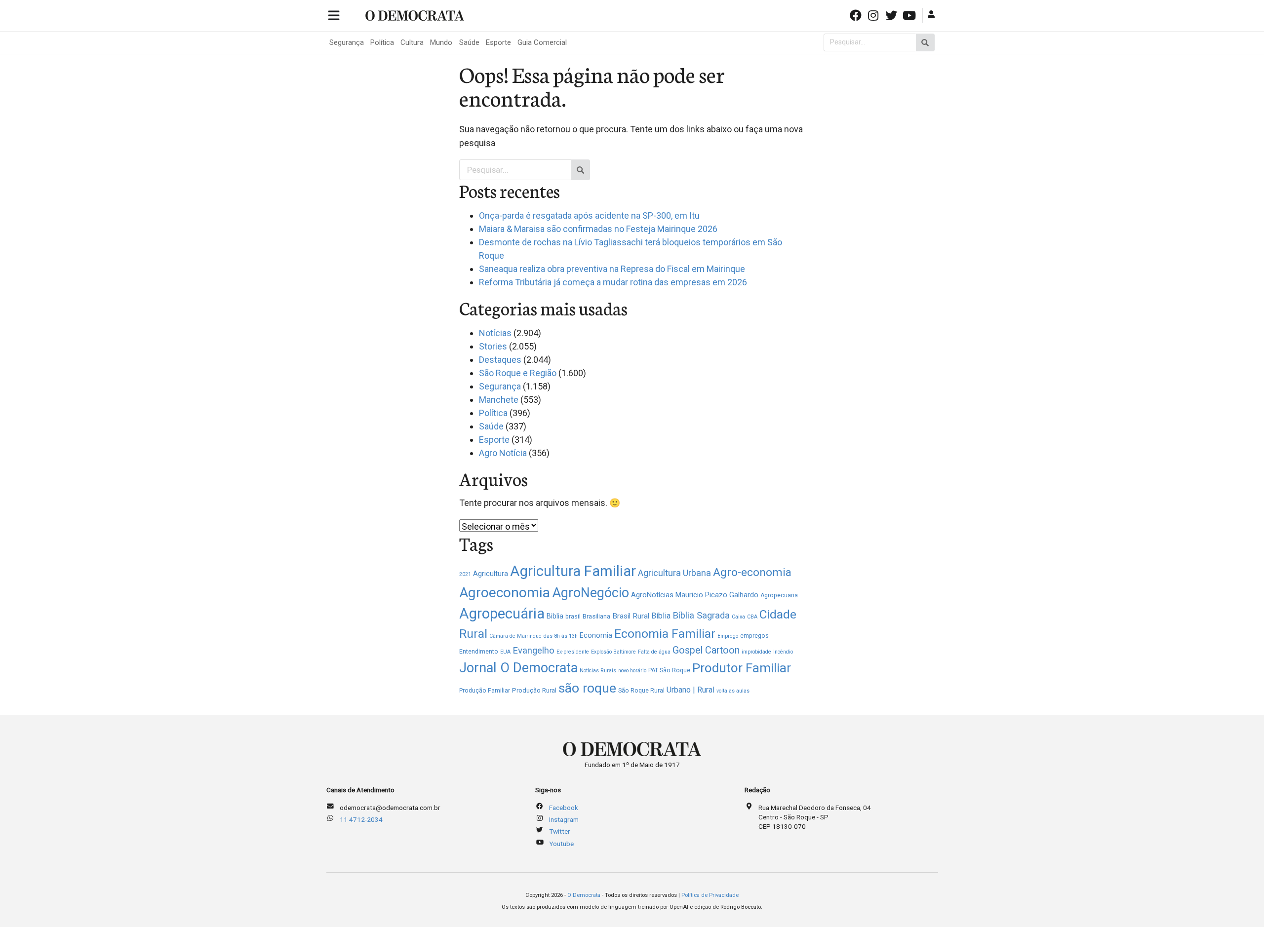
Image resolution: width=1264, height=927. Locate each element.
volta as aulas (733, 691)
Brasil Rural (630, 616)
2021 (465, 574)
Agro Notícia (503, 453)
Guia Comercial (542, 42)
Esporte (498, 42)
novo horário (632, 670)
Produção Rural (534, 690)
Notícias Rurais (598, 670)
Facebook (563, 807)
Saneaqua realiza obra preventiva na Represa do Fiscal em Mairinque (612, 269)
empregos (754, 635)
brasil (573, 616)
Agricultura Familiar (573, 571)
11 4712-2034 (361, 819)
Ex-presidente (572, 652)
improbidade (756, 652)
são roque (587, 687)
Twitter (559, 831)
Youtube (561, 844)
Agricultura (490, 574)
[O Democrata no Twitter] (892, 14)
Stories (493, 346)
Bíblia (661, 615)
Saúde (469, 42)
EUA (505, 652)
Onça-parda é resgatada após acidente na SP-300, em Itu (589, 215)
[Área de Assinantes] (932, 14)
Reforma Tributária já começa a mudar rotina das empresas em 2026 (613, 282)
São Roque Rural (641, 690)
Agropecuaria (779, 595)
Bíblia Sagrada (701, 615)
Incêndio (783, 652)
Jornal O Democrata (518, 668)
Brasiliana (596, 616)
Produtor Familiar (741, 667)
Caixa (738, 617)
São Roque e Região (517, 373)
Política (382, 42)
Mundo (441, 42)
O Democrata (583, 895)
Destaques (500, 359)
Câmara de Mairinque (515, 636)
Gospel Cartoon (706, 650)
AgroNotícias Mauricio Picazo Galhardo (694, 594)
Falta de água (654, 652)
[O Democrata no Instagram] (874, 14)
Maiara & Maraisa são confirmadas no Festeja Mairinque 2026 (598, 229)
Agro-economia (752, 572)
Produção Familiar (484, 690)
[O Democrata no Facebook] (856, 14)
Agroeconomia (504, 592)
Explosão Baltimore (613, 652)
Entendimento (478, 651)
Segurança (346, 42)
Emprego (727, 636)
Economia (596, 635)
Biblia (555, 616)
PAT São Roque (669, 670)
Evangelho (533, 650)
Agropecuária (502, 613)
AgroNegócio (590, 593)
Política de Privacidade (710, 895)
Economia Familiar (664, 633)
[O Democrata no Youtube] (910, 14)
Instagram (564, 819)
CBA (752, 617)
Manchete (498, 399)
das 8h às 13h (561, 636)
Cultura (412, 42)
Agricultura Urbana (674, 573)
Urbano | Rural (690, 690)
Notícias (495, 333)
